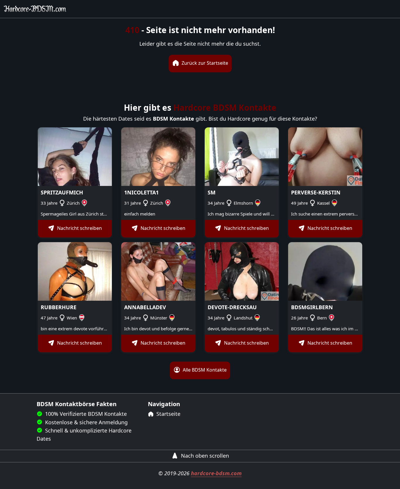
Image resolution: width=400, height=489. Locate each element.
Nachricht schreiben (79, 228)
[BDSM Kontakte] (35, 9)
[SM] (242, 156)
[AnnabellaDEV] (158, 271)
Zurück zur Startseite (204, 63)
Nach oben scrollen (204, 455)
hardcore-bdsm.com (216, 473)
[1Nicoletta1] (158, 156)
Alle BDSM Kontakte (204, 370)
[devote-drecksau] (242, 271)
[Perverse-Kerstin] (325, 156)
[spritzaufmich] (75, 156)
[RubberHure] (75, 271)
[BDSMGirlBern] (325, 271)
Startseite (167, 413)
